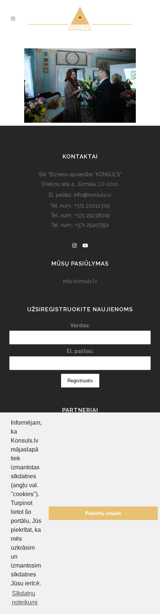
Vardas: (80, 325)
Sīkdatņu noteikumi (25, 597)
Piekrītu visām (103, 513)
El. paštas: (80, 351)
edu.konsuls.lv (80, 281)
